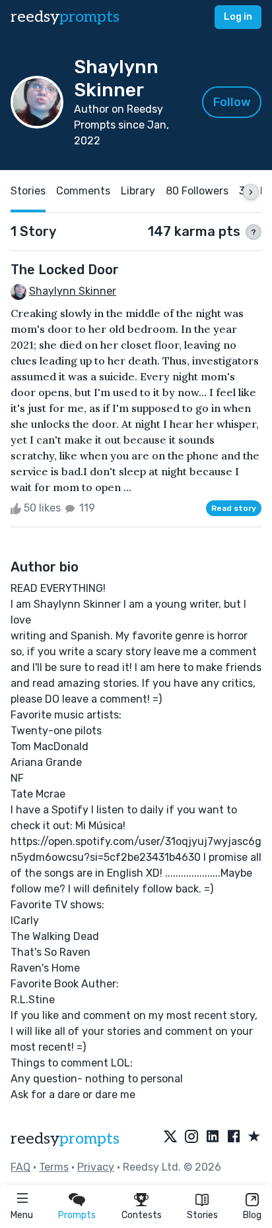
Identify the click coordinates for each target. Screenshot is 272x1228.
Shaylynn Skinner (72, 291)
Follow (232, 102)
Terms (54, 1167)
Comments (83, 191)
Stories (202, 1215)
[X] (170, 1137)
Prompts (77, 1215)
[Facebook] (234, 1137)
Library (138, 191)
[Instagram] (191, 1137)
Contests (141, 1215)
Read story (233, 508)
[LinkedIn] (213, 1137)
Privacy (95, 1167)
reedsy (65, 16)
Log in (238, 16)
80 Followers (197, 191)
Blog (252, 1215)
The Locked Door (65, 270)
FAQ (20, 1167)
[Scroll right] (251, 192)
